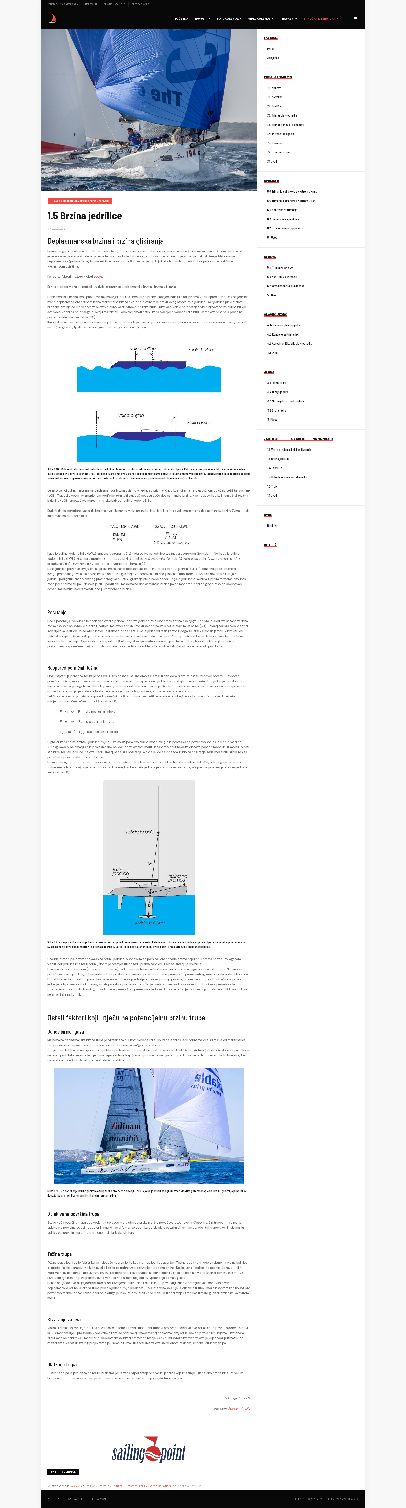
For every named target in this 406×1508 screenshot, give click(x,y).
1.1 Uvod (272, 495)
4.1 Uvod (272, 353)
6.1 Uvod (272, 237)
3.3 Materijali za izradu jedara (285, 401)
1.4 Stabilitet (275, 468)
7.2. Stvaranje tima (278, 152)
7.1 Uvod (272, 161)
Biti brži (272, 525)
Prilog (270, 48)
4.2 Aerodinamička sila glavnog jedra (289, 343)
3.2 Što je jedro (276, 410)
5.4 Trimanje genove (280, 267)
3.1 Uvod (272, 419)
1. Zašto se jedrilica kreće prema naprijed (80, 201)
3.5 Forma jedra (276, 382)
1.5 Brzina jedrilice (278, 459)
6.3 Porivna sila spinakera (283, 219)
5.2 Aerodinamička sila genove (286, 286)
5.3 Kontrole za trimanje (282, 277)
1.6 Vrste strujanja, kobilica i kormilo (289, 449)
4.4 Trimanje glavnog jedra (283, 325)
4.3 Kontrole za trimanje (282, 334)
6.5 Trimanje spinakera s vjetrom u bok (291, 200)
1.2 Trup (272, 486)
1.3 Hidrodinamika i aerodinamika (287, 477)
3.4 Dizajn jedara (277, 392)
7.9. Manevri (274, 88)
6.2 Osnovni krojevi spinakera (285, 228)
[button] (202, 18)
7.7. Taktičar (274, 106)
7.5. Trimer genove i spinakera (285, 124)
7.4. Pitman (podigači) (280, 134)
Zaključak (273, 58)
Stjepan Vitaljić (239, 1408)
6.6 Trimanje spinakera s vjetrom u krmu (292, 191)
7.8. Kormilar (274, 97)
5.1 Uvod (272, 295)
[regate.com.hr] (52, 19)
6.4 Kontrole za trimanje (282, 210)
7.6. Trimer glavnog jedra (282, 115)
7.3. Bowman (275, 143)
